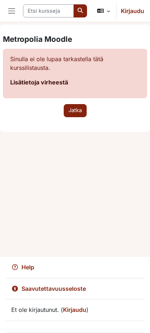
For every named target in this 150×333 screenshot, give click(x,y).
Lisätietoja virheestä (39, 82)
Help (27, 267)
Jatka (75, 110)
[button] (103, 11)
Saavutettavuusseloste (53, 288)
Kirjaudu (132, 11)
